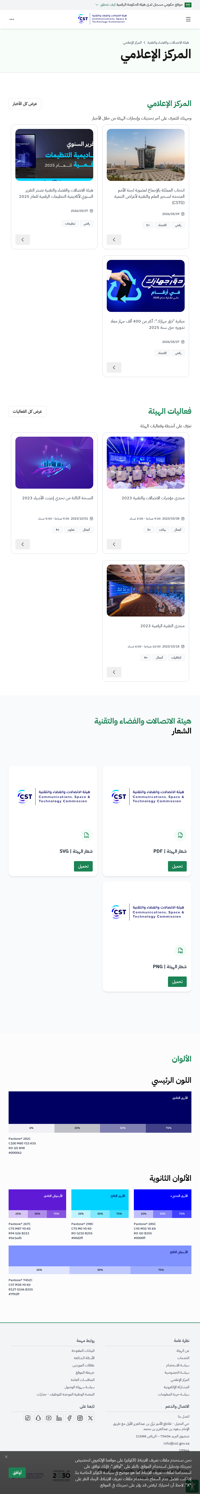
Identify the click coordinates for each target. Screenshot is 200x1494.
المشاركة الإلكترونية (176, 1387)
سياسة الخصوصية (177, 1372)
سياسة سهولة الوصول (80, 1387)
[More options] (12, 19)
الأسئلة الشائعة (84, 1358)
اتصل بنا (183, 1416)
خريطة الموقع (85, 1372)
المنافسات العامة (83, 1379)
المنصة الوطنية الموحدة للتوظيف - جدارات (66, 1394)
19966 (184, 1450)
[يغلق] (6, 1456)
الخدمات (183, 1358)
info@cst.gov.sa (176, 1443)
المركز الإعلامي (180, 1379)
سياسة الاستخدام (177, 1365)
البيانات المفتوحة (83, 1350)
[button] (148, 225)
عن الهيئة (183, 1350)
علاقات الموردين (83, 1365)
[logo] (102, 19)
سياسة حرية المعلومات (173, 1394)
